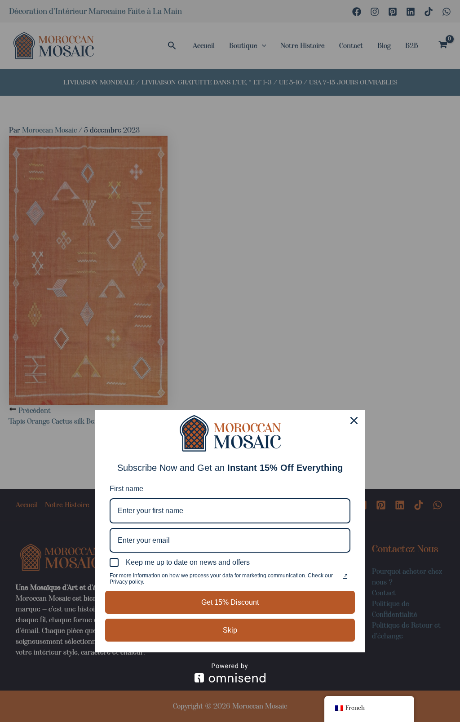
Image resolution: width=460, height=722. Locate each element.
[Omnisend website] (230, 672)
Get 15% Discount (230, 602)
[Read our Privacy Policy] (345, 576)
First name (126, 488)
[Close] (354, 420)
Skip (230, 630)
